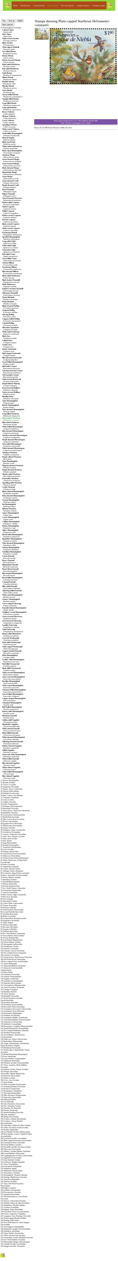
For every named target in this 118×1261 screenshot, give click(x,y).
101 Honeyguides (11, 944)
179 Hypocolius (11, 1097)
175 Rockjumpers (11, 1091)
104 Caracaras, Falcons (12, 951)
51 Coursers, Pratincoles (13, 834)
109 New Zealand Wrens (14, 962)
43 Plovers (9, 821)
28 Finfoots (10, 791)
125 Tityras (8, 994)
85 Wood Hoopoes (12, 910)
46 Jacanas (8, 828)
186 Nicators (9, 1110)
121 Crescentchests (13, 985)
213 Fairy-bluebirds (10, 1160)
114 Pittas (7, 972)
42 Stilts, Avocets (12, 819)
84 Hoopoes (8, 908)
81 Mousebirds (9, 901)
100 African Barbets (11, 942)
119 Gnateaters (12, 981)
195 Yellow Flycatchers (14, 1128)
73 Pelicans (9, 884)
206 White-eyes (11, 1149)
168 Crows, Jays (10, 1080)
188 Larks (8, 1115)
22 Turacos (10, 780)
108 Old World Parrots (13, 959)
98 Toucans (10, 938)
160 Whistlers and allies (15, 1063)
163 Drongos (9, 1072)
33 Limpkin (8, 802)
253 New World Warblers (13, 1240)
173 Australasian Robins (13, 1087)
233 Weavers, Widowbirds (13, 1201)
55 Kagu (9, 843)
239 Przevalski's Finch (15, 1212)
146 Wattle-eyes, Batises (14, 1039)
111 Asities (9, 964)
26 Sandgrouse (10, 787)
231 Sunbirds (10, 1194)
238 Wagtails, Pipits (12, 1210)
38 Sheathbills (9, 813)
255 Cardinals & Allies (13, 1244)
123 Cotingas (9, 990)
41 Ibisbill (10, 817)
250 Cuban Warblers (12, 1233)
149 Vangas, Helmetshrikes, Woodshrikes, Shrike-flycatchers (15, 1044)
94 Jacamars (9, 929)
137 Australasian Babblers (15, 1020)
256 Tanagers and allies (13, 1246)
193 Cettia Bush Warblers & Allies (16, 1125)
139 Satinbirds (11, 1024)
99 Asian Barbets (11, 940)
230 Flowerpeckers (11, 1192)
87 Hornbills (9, 914)
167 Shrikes (8, 1078)
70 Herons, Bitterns (11, 877)
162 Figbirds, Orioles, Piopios (14, 1069)
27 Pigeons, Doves (11, 789)
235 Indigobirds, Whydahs (13, 1205)
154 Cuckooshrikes (13, 1059)
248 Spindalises (10, 1231)
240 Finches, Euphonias (13, 1214)
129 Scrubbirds (12, 1005)
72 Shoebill (10, 882)
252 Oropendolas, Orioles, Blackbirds (17, 1238)
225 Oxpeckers (10, 1179)
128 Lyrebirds (9, 1002)
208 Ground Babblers (12, 1153)
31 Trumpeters (10, 798)
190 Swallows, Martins (13, 1119)
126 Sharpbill (10, 996)
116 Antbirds (11, 977)
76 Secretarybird (11, 890)
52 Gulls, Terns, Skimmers (13, 836)
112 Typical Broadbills (13, 966)
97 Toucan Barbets (12, 936)
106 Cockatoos (10, 955)
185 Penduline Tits (11, 1108)
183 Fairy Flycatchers (13, 1104)
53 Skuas (9, 839)
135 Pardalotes (10, 1015)
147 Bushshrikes (12, 1041)
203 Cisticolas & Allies (13, 1143)
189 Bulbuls (10, 1117)
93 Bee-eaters (9, 927)
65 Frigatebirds (10, 867)
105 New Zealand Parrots (13, 953)
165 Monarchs (10, 1076)
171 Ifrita (7, 1082)
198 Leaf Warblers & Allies (15, 1132)
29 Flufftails (10, 793)
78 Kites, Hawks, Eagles (13, 895)
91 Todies (7, 923)
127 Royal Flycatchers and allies (12, 999)
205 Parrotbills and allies (16, 1147)
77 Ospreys (9, 893)
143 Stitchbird (10, 1033)
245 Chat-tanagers (12, 1227)
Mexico (36, 128)
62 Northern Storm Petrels (14, 858)
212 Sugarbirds (11, 1158)
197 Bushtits (9, 1130)
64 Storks (8, 864)
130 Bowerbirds (13, 1007)
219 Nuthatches (9, 1169)
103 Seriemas (9, 949)
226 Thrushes (9, 1181)
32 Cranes (7, 800)
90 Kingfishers (10, 921)
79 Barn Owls (9, 897)
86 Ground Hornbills (12, 912)
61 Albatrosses (10, 856)
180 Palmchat (8, 1100)
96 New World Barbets (13, 933)
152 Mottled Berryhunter (14, 1054)
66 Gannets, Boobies (10, 869)
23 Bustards (8, 783)
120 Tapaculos (11, 983)
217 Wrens (9, 1164)
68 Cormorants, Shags (15, 873)
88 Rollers (8, 916)
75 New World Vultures (13, 888)
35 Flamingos (11, 806)
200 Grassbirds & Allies (14, 1138)
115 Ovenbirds (10, 974)
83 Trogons (9, 905)
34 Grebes (9, 804)
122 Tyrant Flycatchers (12, 987)
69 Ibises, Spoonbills (14, 875)
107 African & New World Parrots (16, 957)
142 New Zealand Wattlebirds (14, 1031)
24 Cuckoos (8, 785)
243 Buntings (10, 1220)
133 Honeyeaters (11, 1013)
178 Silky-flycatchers (13, 1095)
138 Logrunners (11, 1022)
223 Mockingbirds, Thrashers (14, 1175)
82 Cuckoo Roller (12, 903)
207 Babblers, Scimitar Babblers (15, 1151)
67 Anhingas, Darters (12, 871)
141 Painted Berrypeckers (15, 1028)
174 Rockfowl (10, 1089)
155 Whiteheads (10, 1061)
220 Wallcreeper (11, 1171)
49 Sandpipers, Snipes (13, 830)
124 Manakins (9, 992)
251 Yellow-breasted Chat (13, 1235)
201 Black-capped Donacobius (16, 1141)
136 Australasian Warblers (14, 1018)
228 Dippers (8, 1188)
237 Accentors (10, 1207)
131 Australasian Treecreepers (16, 1009)
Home (15, 5)
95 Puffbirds (9, 931)
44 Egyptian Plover (11, 824)
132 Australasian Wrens (12, 1011)
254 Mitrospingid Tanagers (15, 1242)
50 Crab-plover (10, 832)
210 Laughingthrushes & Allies (16, 1156)
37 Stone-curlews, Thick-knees (15, 811)
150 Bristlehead (11, 1048)
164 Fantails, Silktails (13, 1074)
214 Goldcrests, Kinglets (13, 1162)
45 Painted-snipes (11, 826)
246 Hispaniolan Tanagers (16, 1229)
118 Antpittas (10, 979)
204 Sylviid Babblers (11, 1145)
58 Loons (7, 849)
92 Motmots (9, 925)
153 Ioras (8, 1056)
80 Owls (7, 899)
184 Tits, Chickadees (11, 1106)
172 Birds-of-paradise (13, 1084)
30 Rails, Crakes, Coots (12, 795)
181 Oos (7, 1102)
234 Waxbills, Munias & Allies (15, 1203)
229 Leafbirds (11, 1190)
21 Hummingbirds (11, 28)
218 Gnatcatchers (11, 1166)
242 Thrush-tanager (13, 1218)
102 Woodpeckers (9, 946)
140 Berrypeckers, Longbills (17, 1026)
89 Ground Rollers (13, 918)
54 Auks (6, 841)
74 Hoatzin (10, 886)
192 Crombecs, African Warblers (12, 1122)
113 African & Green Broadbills (11, 969)
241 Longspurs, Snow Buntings (16, 1216)
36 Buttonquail (9, 808)
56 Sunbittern (10, 845)
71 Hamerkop (9, 880)
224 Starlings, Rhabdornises (14, 1177)
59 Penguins (9, 852)
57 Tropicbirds (11, 847)
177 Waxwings (11, 1093)
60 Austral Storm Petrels (13, 854)
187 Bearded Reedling (12, 1112)
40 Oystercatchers (13, 815)
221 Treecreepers (10, 1173)
